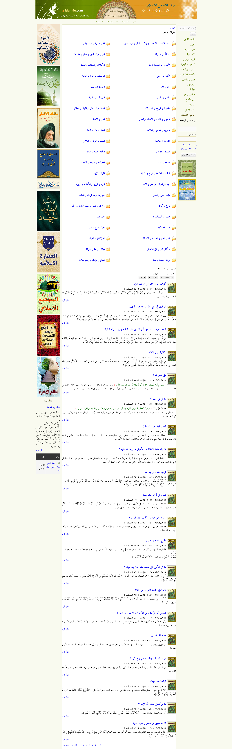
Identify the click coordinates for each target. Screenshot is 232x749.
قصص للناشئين (188, 80)
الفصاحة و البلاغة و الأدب (93, 162)
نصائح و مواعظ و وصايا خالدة (92, 260)
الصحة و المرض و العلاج (94, 141)
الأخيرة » (66, 745)
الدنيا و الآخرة (99, 119)
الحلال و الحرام (163, 97)
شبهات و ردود (100, 21)
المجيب (134, 21)
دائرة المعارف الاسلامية (189, 52)
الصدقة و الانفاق (163, 152)
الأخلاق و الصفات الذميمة (93, 65)
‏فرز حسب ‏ (170, 274)
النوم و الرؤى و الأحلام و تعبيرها (90, 184)
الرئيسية (172, 28)
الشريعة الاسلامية (162, 141)
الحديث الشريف (98, 87)
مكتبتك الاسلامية (187, 74)
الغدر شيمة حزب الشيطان (154, 426)
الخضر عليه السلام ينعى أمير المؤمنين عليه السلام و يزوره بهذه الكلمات (134, 329)
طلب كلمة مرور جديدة (187, 148)
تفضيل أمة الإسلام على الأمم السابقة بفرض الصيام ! (141, 612)
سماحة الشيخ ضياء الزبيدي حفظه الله (53, 467)
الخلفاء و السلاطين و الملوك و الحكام (89, 108)
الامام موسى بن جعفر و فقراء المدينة (149, 723)
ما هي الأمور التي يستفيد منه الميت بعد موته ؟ (145, 567)
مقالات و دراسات (112, 21)
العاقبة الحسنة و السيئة (95, 152)
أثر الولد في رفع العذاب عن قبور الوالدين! (147, 306)
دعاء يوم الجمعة (53, 407)
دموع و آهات (164, 206)
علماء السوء (100, 217)
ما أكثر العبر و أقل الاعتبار (158, 249)
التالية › (74, 745)
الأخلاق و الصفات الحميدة (159, 65)
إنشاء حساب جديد (189, 145)
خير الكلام (190, 99)
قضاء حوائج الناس (97, 227)
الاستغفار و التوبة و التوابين (93, 76)
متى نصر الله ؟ (159, 375)
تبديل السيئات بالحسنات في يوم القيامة (148, 658)
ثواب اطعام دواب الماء (155, 472)
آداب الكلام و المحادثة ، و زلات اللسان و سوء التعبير (147, 43)
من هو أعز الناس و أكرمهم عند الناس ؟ (147, 517)
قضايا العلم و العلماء (97, 238)
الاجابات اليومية (188, 64)
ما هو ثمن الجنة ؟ (158, 399)
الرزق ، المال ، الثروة (96, 130)
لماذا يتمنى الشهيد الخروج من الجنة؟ (150, 590)
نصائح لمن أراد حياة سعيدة (154, 495)
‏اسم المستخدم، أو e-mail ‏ (187, 122)
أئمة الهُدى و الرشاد (162, 54)
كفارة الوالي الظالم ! (157, 352)
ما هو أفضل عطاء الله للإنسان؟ (152, 704)
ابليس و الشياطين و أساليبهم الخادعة (90, 54)
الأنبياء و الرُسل (163, 76)
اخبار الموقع (190, 110)
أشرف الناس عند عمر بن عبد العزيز (150, 284)
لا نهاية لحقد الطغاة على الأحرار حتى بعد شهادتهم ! (142, 449)
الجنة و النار (165, 87)
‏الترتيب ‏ (155, 274)
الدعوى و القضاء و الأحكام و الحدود (154, 119)
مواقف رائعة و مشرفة (95, 249)
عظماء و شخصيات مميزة (160, 217)
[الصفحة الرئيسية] (116, 18)
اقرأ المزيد (65, 300)
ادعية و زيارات (125, 21)
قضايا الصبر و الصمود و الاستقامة (156, 238)
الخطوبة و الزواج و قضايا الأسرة (156, 108)
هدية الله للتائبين (158, 635)
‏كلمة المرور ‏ (191, 134)
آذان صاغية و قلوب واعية (93, 43)
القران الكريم (99, 173)
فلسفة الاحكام (164, 227)
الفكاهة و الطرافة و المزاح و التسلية (155, 173)
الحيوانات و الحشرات (96, 97)
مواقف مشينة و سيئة (161, 260)
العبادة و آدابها (164, 162)
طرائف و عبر (189, 94)
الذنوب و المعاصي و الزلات (158, 130)
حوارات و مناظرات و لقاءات (92, 195)
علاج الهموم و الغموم (156, 540)
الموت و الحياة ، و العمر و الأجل (156, 184)
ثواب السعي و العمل (161, 195)
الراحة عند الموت (158, 681)
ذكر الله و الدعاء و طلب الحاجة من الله (88, 206)
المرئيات (192, 104)
